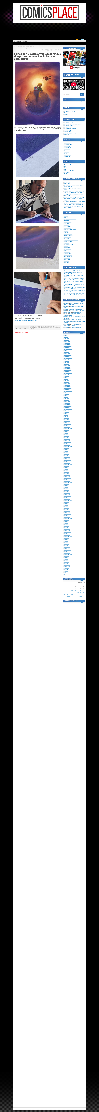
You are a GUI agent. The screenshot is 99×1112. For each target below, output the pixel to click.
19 (80, 590)
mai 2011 (66, 560)
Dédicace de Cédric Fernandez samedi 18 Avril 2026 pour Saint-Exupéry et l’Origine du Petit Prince (74, 281)
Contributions (67, 226)
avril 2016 (66, 472)
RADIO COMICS (67, 155)
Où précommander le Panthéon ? (72, 270)
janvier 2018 (67, 440)
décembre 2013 (67, 514)
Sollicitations (67, 259)
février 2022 (67, 401)
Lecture (66, 246)
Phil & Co (66, 153)
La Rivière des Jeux (68, 125)
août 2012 (66, 538)
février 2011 (67, 565)
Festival (66, 231)
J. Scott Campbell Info (69, 170)
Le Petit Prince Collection (70, 128)
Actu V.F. (35, 327)
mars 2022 (66, 400)
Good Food (66, 232)
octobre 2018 (67, 427)
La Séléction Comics (68, 244)
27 (83, 592)
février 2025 (67, 353)
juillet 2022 (66, 394)
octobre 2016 (67, 463)
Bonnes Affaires (67, 222)
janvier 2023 (67, 385)
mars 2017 (66, 455)
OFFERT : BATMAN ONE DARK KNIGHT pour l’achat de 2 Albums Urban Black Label (74, 294)
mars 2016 (66, 473)
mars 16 (66, 569)
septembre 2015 (68, 482)
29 (67, 594)
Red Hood (66, 327)
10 (75, 588)
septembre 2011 (68, 554)
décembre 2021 (67, 404)
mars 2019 (66, 419)
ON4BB (66, 303)
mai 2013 (66, 524)
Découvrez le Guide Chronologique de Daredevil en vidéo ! (73, 273)
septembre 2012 (68, 536)
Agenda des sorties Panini (70, 219)
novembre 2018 (67, 425)
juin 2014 (66, 505)
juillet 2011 (66, 557)
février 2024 (67, 365)
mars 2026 (66, 340)
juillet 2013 (66, 521)
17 (75, 590)
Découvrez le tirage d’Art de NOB (25, 320)
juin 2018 (66, 433)
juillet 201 (66, 568)
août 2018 (66, 430)
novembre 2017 (67, 443)
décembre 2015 (67, 478)
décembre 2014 (67, 496)
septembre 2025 (68, 349)
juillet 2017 (66, 449)
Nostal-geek (67, 252)
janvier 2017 (67, 458)
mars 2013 (66, 527)
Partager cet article (18, 327)
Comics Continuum (68, 167)
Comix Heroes (67, 147)
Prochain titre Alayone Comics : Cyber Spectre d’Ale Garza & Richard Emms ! (74, 321)
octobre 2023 (67, 371)
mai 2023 (66, 379)
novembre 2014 (67, 497)
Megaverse (66, 152)
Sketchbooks (67, 258)
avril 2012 (66, 544)
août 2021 (66, 410)
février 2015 (67, 493)
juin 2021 (66, 413)
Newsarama (67, 172)
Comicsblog (67, 146)
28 (64, 594)
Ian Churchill (67, 183)
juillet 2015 (66, 485)
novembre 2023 (67, 370)
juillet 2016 (66, 467)
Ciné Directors (67, 112)
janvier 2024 (67, 367)
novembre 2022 (67, 388)
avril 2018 (66, 436)
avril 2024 (66, 362)
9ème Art (66, 103)
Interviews (66, 238)
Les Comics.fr (67, 149)
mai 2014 (66, 506)
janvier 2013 (67, 530)
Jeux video (66, 243)
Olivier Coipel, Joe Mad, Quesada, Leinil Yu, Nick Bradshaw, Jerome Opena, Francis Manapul (74, 198)
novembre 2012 (67, 533)
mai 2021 (66, 415)
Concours (66, 225)
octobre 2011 (67, 553)
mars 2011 (66, 563)
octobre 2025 (67, 347)
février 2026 (67, 341)
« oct (68, 596)
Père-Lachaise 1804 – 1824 (70, 133)
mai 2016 (66, 470)
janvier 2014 (67, 512)
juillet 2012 (66, 539)
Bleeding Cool (67, 164)
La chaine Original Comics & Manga (72, 124)
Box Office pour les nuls (69, 111)
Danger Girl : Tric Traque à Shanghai (77, 310)
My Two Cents (67, 249)
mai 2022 (66, 397)
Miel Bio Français (68, 130)
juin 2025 (66, 350)
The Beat (66, 173)
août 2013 (66, 520)
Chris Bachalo (67, 182)
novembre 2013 (67, 515)
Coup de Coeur (67, 228)
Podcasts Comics (68, 255)
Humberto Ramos (68, 235)
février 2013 (67, 529)
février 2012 (67, 547)
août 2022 (66, 392)
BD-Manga (66, 220)
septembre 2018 (68, 428)
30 (72, 594)
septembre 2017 (68, 446)
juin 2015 (66, 487)
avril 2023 (66, 380)
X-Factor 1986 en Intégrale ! (76, 309)
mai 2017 (66, 452)
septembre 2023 (68, 373)
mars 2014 (66, 509)
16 (72, 590)
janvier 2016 (67, 476)
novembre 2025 (67, 346)
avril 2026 (66, 338)
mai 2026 (66, 337)
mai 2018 (66, 434)
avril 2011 (66, 562)
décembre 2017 (67, 442)
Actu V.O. (66, 217)
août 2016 (66, 466)
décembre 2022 (67, 386)
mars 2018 (66, 437)
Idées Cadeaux (67, 237)
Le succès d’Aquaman (76, 327)
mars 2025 (66, 352)
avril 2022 (66, 398)
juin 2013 (66, 523)
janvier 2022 (67, 403)
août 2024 (66, 359)
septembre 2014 (68, 500)
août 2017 (66, 448)
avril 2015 (66, 490)
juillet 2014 (66, 503)
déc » (81, 596)
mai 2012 (66, 542)
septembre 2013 (68, 518)
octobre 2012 (67, 535)
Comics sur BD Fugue (69, 122)
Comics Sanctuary (68, 144)
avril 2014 (66, 508)
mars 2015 (66, 491)
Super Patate (67, 312)
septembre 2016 (68, 464)
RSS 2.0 (32, 328)
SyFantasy (66, 134)
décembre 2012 (67, 532)
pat (65, 310)
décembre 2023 (67, 368)
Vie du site (66, 262)
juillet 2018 (66, 431)
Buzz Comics (67, 143)
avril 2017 (66, 454)
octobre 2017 (67, 445)
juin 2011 (66, 559)
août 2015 (66, 484)
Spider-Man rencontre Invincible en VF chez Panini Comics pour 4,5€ (74, 285)
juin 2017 (66, 451)
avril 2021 (66, 416)
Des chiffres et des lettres (70, 229)
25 (78, 592)
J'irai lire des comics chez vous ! (71, 240)
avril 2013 (66, 526)
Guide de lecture (68, 234)
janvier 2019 (67, 422)
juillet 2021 (66, 412)
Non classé (66, 250)
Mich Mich (66, 324)
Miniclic (66, 309)
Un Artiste (40, 327)
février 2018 (67, 439)
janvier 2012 (67, 548)
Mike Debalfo (67, 195)
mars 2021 (66, 418)
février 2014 (67, 511)
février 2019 (67, 421)
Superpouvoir (67, 156)
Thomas (42, 326)
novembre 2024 (67, 355)
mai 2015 (66, 488)
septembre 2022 (68, 391)
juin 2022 (66, 395)
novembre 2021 (67, 406)
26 (80, 592)
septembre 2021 (68, 409)
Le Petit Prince (67, 127)
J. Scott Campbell (68, 241)
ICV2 (65, 169)
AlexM (65, 316)
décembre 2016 (67, 460)
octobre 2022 (67, 389)
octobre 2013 (67, 517)
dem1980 (66, 319)
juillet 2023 (66, 376)
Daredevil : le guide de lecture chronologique (74, 287)
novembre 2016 (67, 461)
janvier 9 (66, 571)
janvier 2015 (67, 494)
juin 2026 (66, 335)
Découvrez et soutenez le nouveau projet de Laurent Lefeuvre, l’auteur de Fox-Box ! (50, 50)
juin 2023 (66, 377)
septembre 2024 (68, 358)
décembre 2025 (67, 344)
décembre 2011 (67, 550)
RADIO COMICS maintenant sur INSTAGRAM (74, 278)
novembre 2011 (67, 551)
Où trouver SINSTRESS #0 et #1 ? (71, 288)
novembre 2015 (67, 479)
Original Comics (67, 131)
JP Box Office (67, 114)
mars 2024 (66, 364)
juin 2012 (66, 541)
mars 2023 (66, 382)
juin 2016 (66, 469)
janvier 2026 (67, 343)
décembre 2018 (67, 424)
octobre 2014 (67, 499)
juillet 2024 (66, 361)
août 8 (65, 572)
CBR (65, 166)
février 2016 (67, 475)
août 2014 (66, 502)
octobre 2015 (67, 481)
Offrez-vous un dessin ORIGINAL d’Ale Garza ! (73, 324)
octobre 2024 (67, 356)
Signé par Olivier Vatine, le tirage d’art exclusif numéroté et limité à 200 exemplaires (24, 47)
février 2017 (67, 457)
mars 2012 (66, 545)
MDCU (65, 150)
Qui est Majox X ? (77, 312)
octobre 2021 (67, 407)
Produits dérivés (68, 256)
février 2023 (67, 383)
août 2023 (66, 374)
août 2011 (66, 556)
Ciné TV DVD (67, 223)
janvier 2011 (67, 566)
